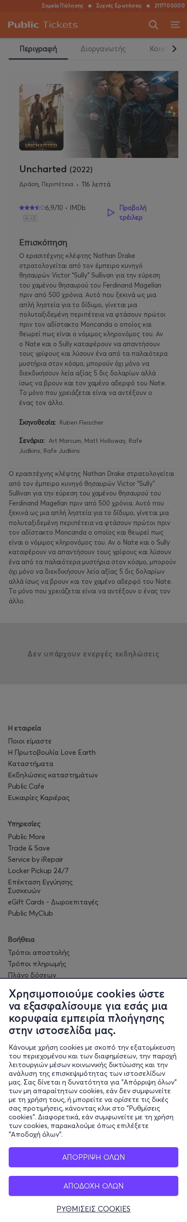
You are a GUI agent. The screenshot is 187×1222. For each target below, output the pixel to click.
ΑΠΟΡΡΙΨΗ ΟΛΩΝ (93, 1157)
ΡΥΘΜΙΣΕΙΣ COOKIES (93, 1209)
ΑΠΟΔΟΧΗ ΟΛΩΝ (93, 1185)
